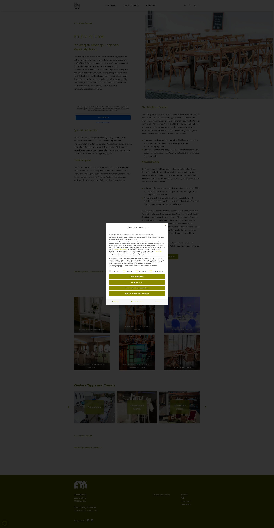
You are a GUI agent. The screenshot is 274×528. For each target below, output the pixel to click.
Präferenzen (115, 301)
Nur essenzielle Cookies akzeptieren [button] (137, 288)
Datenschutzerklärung (120, 249)
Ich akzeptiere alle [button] (137, 282)
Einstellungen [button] (158, 251)
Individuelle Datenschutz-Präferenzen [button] (137, 294)
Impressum (159, 301)
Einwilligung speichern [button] (137, 277)
